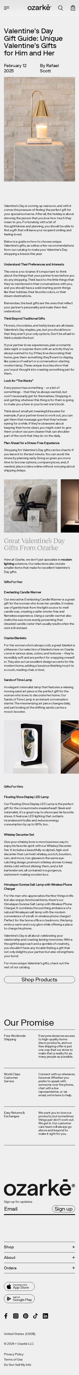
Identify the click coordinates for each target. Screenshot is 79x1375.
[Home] (39, 7)
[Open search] (60, 8)
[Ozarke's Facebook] (6, 1316)
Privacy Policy (13, 1354)
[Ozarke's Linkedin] (45, 1316)
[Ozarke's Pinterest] (25, 1316)
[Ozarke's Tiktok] (35, 1315)
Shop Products (39, 979)
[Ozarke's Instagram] (15, 1316)
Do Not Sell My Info (17, 1364)
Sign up (64, 1209)
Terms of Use (13, 1359)
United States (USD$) (19, 1334)
